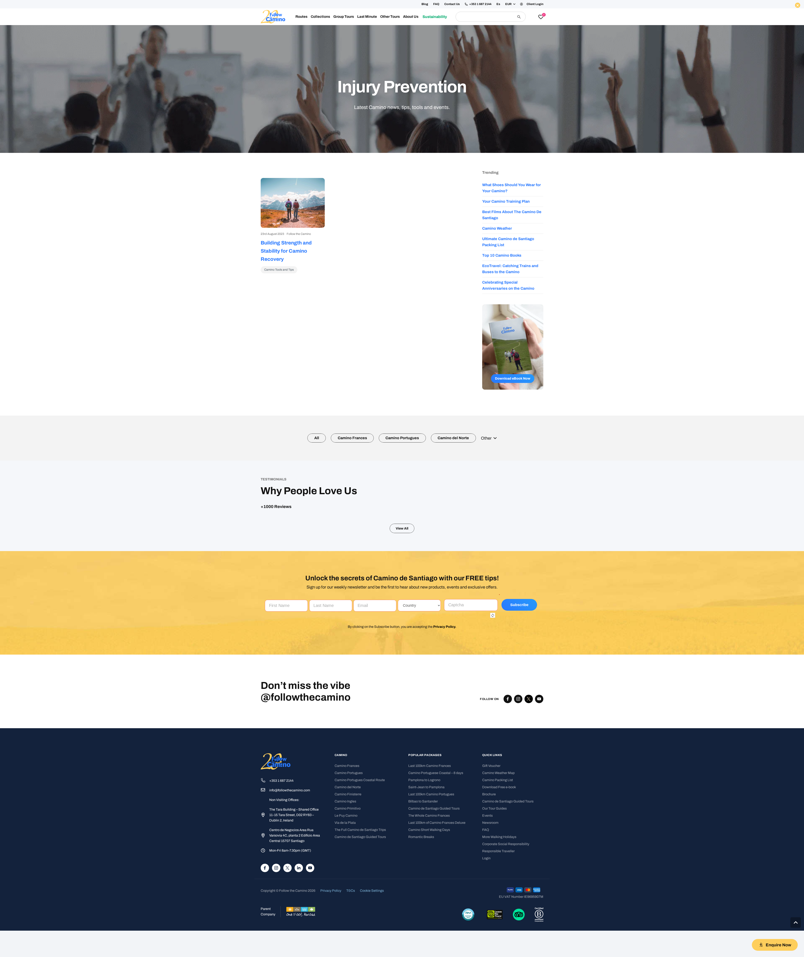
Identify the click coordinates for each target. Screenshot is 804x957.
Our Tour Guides (494, 894)
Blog (424, 4)
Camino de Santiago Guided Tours (360, 923)
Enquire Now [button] (489, 30)
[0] (540, 17)
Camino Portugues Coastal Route (360, 866)
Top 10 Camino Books (501, 255)
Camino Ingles (345, 887)
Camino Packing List (497, 866)
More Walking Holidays (499, 923)
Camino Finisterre (348, 880)
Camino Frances (347, 851)
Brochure (489, 880)
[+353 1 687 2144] (265, 866)
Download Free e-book (499, 873)
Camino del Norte (348, 873)
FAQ (436, 4)
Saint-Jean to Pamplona (426, 873)
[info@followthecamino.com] (265, 876)
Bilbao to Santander (423, 887)
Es (498, 4)
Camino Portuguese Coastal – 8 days (435, 859)
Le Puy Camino (346, 901)
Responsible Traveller (498, 937)
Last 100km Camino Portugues (431, 880)
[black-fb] (508, 785)
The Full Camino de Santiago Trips (360, 915)
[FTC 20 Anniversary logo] (273, 16)
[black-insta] (518, 785)
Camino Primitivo (348, 894)
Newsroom (490, 908)
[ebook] (513, 347)
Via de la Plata (345, 908)
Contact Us (452, 4)
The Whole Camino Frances (429, 901)
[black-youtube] (539, 785)
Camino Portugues (349, 859)
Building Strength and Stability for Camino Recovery (286, 251)
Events (487, 901)
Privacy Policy (444, 712)
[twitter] (528, 785)
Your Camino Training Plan (506, 201)
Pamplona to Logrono (424, 866)
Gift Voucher (491, 851)
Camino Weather (497, 228)
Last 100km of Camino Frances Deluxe (436, 908)
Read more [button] (345, 599)
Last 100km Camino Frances (429, 851)
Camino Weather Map (498, 859)
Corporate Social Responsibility (505, 930)
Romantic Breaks (421, 923)
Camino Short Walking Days (429, 915)
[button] (510, 4)
